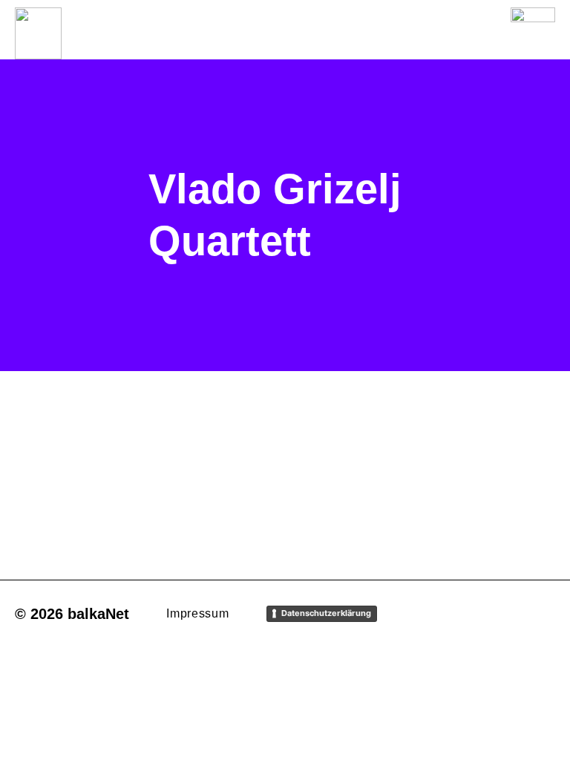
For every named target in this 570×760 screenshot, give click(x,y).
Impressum (197, 613)
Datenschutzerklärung (326, 613)
